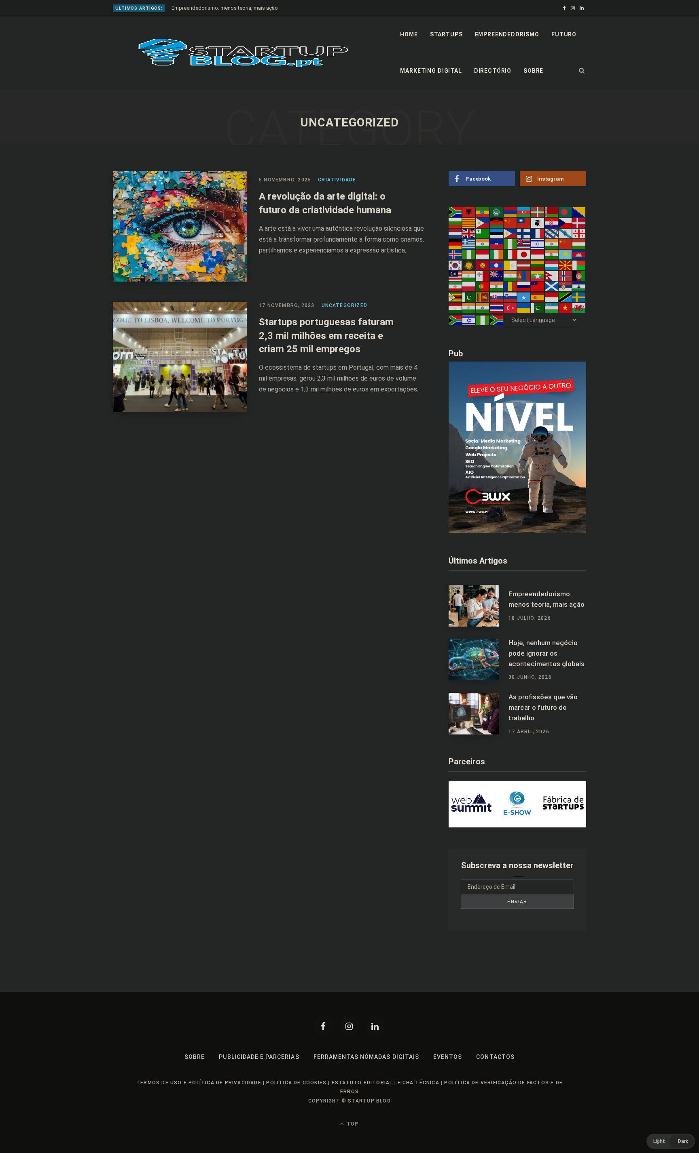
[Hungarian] (579, 243)
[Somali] (524, 296)
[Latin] (510, 264)
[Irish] (497, 254)
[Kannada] (552, 254)
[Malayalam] (469, 275)
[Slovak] (497, 296)
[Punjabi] (497, 286)
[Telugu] (483, 307)
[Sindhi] (469, 296)
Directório (492, 70)
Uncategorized (345, 305)
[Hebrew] (538, 243)
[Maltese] (483, 275)
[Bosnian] (579, 211)
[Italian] (510, 254)
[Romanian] (510, 286)
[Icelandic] (455, 254)
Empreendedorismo (507, 34)
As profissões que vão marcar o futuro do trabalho (543, 707)
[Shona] (455, 296)
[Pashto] (579, 275)
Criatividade (337, 180)
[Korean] (455, 264)
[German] (455, 243)
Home (408, 34)
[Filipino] (510, 233)
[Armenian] (510, 211)
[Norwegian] (565, 275)
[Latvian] (524, 264)
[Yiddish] (469, 320)
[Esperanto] (483, 233)
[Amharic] (483, 211)
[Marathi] (510, 275)
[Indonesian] (483, 254)
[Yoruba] (483, 320)
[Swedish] (579, 296)
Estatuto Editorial (362, 1083)
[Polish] (469, 286)
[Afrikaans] (455, 211)
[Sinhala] (483, 296)
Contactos (495, 1057)
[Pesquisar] (582, 71)
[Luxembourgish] (552, 264)
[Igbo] (469, 254)
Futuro (563, 34)
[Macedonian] (565, 264)
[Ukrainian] (524, 307)
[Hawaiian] (524, 243)
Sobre (533, 70)
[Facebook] (323, 1026)
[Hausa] (510, 243)
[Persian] (455, 286)
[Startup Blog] (243, 53)
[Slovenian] (510, 296)
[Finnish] (524, 233)
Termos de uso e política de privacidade (198, 1083)
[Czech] (565, 222)
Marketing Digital (431, 70)
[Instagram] (349, 1026)
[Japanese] (524, 254)
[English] (469, 233)
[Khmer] (579, 254)
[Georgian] (579, 233)
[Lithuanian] (538, 264)
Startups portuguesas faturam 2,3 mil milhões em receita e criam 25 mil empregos (326, 335)
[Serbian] (565, 286)
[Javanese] (538, 254)
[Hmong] (565, 243)
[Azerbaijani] (524, 211)
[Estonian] (497, 233)
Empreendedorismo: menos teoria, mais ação (546, 599)
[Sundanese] (552, 296)
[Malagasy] (579, 264)
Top (351, 1124)
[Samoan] (538, 286)
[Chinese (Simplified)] (510, 222)
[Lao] (497, 264)
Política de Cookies (296, 1083)
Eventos (447, 1057)
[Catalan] (469, 222)
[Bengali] (565, 211)
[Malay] (455, 275)
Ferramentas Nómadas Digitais (366, 1057)
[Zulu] (497, 320)
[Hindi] (552, 243)
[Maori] (497, 275)
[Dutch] (455, 233)
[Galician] (565, 233)
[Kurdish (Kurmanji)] (469, 264)
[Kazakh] (565, 254)
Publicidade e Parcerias (259, 1057)
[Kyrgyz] (483, 264)
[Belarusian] (552, 211)
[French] (538, 233)
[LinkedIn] (375, 1026)
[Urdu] (538, 307)
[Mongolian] (524, 275)
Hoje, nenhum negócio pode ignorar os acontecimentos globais (246, 8)
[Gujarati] (483, 243)
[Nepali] (552, 275)
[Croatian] (552, 222)
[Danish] (579, 222)
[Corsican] (538, 222)
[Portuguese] (483, 286)
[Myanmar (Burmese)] (538, 275)
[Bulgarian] (455, 222)
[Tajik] (455, 307)
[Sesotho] (579, 286)
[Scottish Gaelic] (552, 286)
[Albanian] (469, 211)
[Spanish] (538, 296)
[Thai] (497, 307)
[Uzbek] (552, 307)
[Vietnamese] (565, 307)
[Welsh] (579, 307)
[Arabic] (497, 211)
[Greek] (469, 243)
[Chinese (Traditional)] (524, 222)
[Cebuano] (483, 222)
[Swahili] (565, 296)
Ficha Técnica (418, 1083)
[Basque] (538, 211)
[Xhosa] (455, 320)
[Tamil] (469, 307)
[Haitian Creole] (497, 243)
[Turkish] (510, 307)
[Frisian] (552, 233)
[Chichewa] (497, 222)
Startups (446, 34)
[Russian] (524, 286)
